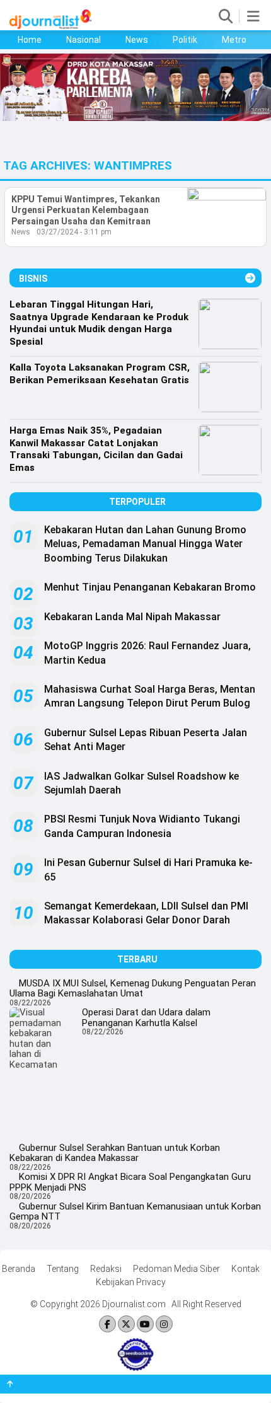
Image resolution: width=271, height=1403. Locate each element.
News (136, 40)
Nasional (83, 40)
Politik (185, 40)
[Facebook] (107, 1325)
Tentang (63, 1269)
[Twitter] (126, 1325)
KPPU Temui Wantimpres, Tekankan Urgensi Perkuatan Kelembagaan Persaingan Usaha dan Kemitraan (85, 210)
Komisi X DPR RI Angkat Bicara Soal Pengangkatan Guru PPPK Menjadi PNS (130, 1182)
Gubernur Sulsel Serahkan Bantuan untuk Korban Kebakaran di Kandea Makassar (114, 1153)
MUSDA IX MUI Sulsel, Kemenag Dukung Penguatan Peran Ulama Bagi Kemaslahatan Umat (132, 989)
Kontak (245, 1269)
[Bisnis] (250, 278)
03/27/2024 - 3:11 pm (74, 232)
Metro (234, 40)
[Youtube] (145, 1325)
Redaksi (106, 1269)
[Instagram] (164, 1325)
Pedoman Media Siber (176, 1269)
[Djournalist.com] (50, 26)
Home (30, 40)
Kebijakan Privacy (131, 1282)
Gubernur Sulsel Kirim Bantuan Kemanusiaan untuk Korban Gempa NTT (135, 1212)
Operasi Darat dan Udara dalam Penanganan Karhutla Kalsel (146, 1018)
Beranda (18, 1269)
